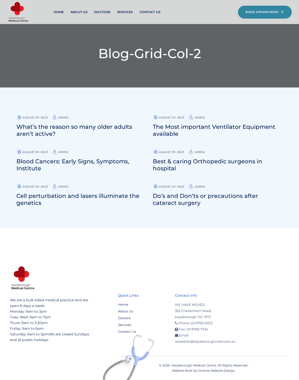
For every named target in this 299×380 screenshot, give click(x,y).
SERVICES (125, 12)
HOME (59, 12)
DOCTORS (102, 12)
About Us (125, 311)
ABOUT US (79, 12)
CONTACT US (150, 12)
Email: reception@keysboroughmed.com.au (205, 338)
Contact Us (127, 331)
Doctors (124, 318)
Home (123, 304)
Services (124, 325)
